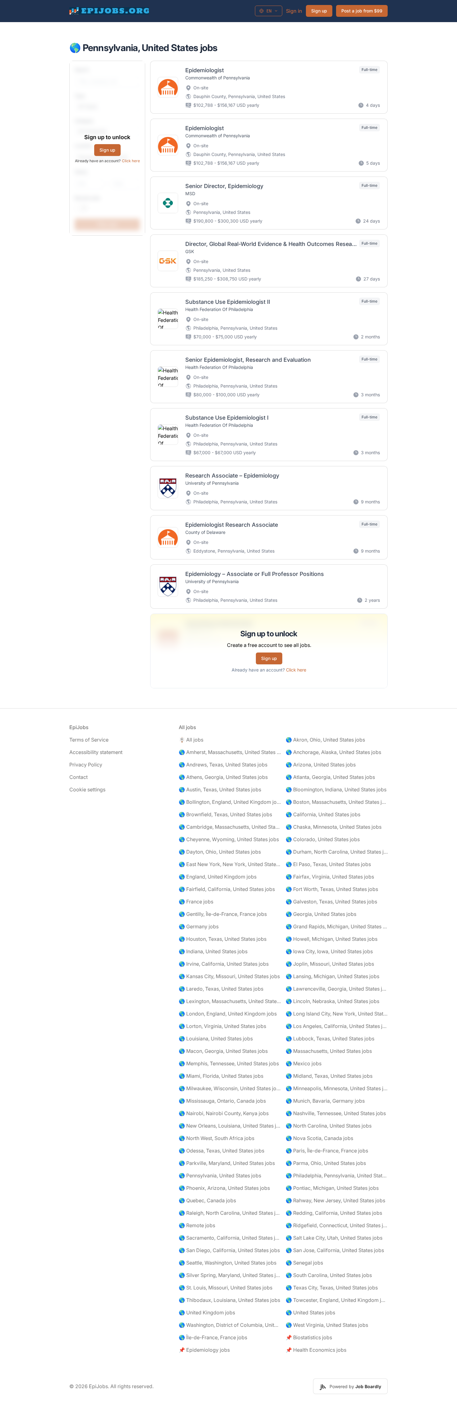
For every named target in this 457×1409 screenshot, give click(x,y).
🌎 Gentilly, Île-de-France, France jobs (223, 914)
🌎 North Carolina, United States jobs (329, 1126)
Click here (131, 160)
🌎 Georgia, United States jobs (321, 914)
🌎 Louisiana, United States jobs (216, 1038)
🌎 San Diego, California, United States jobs (229, 1250)
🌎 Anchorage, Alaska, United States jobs (333, 752)
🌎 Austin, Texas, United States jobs (220, 789)
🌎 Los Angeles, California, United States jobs (337, 1026)
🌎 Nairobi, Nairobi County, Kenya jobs (224, 1113)
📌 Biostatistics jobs (309, 1337)
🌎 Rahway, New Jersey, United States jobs (335, 1200)
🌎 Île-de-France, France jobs (213, 1337)
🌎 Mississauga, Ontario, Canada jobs (222, 1101)
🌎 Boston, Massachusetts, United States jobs (337, 802)
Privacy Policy (85, 764)
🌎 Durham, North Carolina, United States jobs (337, 852)
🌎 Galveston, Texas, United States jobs (331, 901)
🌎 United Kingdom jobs (207, 1312)
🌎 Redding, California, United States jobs (334, 1213)
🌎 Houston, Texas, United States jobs (222, 939)
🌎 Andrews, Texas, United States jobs (223, 764)
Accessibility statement (95, 752)
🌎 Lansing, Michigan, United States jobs (332, 976)
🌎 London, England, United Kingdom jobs (228, 1014)
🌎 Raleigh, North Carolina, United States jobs (230, 1213)
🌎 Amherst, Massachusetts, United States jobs (230, 752)
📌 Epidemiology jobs (204, 1350)
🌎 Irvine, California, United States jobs (224, 964)
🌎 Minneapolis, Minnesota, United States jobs (337, 1088)
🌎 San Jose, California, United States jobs (335, 1250)
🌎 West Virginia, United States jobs (327, 1325)
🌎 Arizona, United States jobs (321, 764)
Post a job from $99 (361, 10)
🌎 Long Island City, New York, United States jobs (337, 1014)
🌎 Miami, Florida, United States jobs (221, 1076)
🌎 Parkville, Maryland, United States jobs (227, 1163)
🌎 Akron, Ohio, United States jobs (325, 740)
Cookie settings (87, 789)
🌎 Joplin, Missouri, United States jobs (330, 964)
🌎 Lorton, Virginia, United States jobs (222, 1026)
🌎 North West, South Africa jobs (216, 1138)
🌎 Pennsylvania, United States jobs (220, 1175)
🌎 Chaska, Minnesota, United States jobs (333, 827)
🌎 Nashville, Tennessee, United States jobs (336, 1113)
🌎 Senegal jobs (304, 1263)
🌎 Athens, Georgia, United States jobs (223, 777)
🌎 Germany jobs (199, 926)
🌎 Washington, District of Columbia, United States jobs (230, 1325)
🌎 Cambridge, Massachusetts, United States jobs (230, 827)
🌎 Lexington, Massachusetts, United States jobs (230, 1001)
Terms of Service (88, 740)
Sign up (319, 10)
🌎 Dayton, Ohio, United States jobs (220, 852)
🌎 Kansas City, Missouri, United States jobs (229, 976)
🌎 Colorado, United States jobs (323, 839)
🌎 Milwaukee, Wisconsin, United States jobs (230, 1088)
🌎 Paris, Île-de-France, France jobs (327, 1150)
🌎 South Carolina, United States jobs (329, 1275)
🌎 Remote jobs (197, 1225)
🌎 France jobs (196, 901)
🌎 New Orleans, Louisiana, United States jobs (230, 1126)
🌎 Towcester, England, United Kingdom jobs (337, 1300)
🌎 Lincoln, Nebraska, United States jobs (332, 1001)
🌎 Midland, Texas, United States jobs (329, 1076)
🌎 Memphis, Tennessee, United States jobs (229, 1063)
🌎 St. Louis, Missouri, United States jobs (225, 1287)
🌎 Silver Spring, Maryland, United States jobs (230, 1275)
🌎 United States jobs (310, 1312)
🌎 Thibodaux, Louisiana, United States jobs (229, 1300)
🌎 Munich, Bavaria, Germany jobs (325, 1101)
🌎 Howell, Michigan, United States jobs (331, 939)
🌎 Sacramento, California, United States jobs (230, 1238)
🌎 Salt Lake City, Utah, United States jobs (334, 1238)
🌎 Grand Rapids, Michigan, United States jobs (337, 926)
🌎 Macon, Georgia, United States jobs (223, 1051)
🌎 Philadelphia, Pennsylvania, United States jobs (337, 1175)
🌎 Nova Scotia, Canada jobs (319, 1138)
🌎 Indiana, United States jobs (213, 951)
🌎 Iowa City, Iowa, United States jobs (329, 951)
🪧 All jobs (191, 740)
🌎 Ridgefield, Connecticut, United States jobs (337, 1225)
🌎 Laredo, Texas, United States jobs (221, 989)
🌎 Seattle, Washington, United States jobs (227, 1263)
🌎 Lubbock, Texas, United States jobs (330, 1038)
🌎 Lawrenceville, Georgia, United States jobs (337, 989)
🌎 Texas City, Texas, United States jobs (332, 1287)
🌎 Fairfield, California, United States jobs (227, 889)
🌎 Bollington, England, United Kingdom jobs (230, 802)
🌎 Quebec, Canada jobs (207, 1200)
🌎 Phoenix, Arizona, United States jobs (224, 1188)
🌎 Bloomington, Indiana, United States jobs (336, 789)
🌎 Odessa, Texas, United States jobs (221, 1150)
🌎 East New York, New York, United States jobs (230, 864)
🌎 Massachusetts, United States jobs (329, 1051)
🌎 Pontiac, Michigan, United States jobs (332, 1188)
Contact (78, 777)
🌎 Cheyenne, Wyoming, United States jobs (229, 839)
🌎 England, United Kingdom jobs (217, 877)
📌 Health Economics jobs (316, 1350)
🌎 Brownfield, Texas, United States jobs (225, 814)
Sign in (294, 11)
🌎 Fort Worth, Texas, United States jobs (332, 889)
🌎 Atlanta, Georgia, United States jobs (330, 777)
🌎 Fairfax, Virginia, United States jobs (330, 877)
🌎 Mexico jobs (303, 1063)
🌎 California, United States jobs (323, 814)
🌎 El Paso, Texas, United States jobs (328, 864)
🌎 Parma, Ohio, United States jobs (326, 1163)
